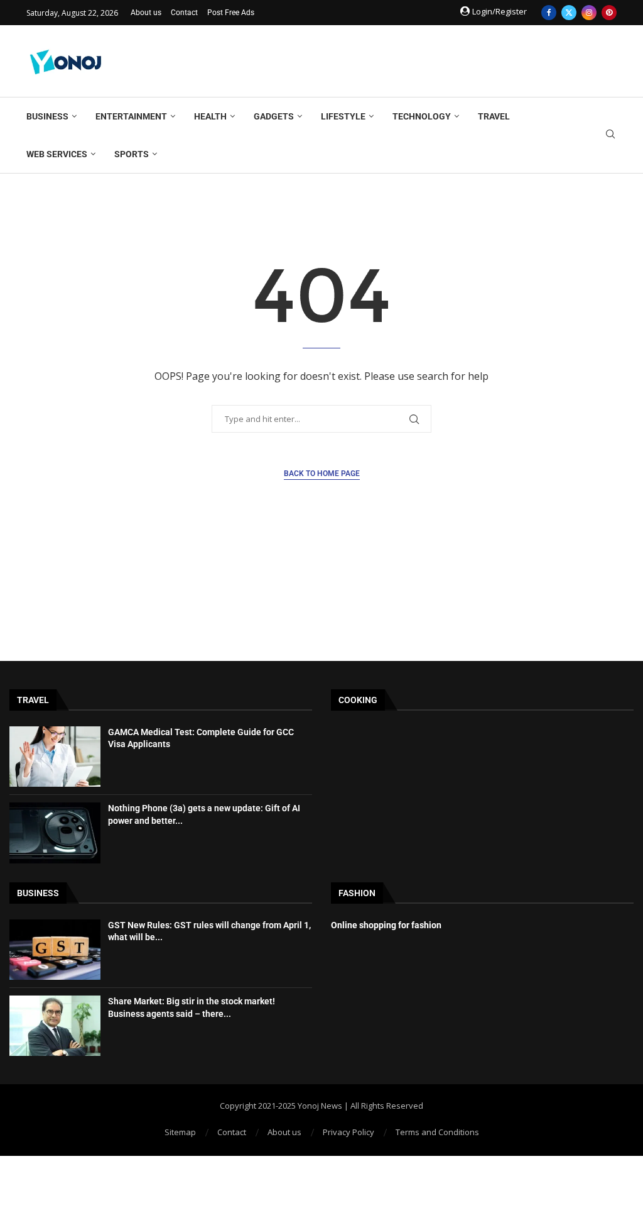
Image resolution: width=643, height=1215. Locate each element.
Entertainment (131, 116)
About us (146, 12)
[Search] (610, 135)
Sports (131, 154)
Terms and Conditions (437, 1132)
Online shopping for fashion (386, 925)
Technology (421, 116)
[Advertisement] (388, 59)
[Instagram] (589, 12)
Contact (184, 12)
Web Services (56, 154)
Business (47, 116)
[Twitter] (568, 12)
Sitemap (180, 1132)
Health (210, 116)
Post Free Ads (230, 12)
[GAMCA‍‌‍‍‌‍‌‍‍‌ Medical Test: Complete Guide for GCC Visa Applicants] (54, 756)
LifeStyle (343, 116)
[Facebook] (548, 12)
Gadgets (274, 116)
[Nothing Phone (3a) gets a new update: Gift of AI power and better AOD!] (54, 832)
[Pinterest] (609, 12)
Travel (494, 116)
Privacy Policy (348, 1132)
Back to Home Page (322, 473)
